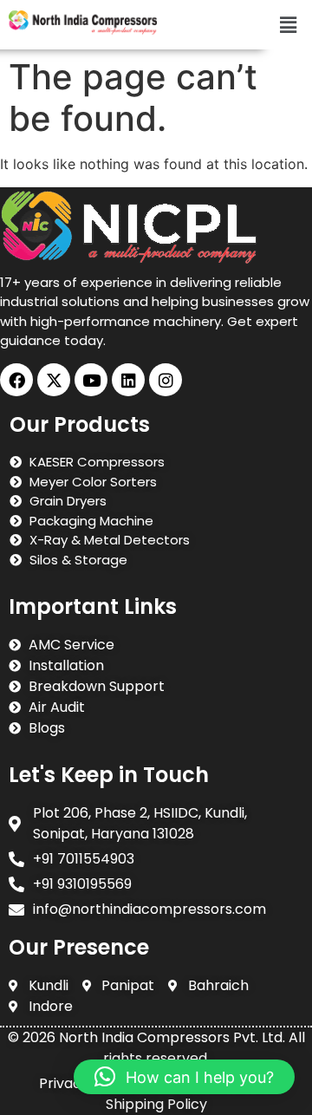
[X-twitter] (53, 379)
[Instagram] (165, 379)
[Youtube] (91, 379)
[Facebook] (16, 379)
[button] (288, 25)
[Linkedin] (128, 379)
